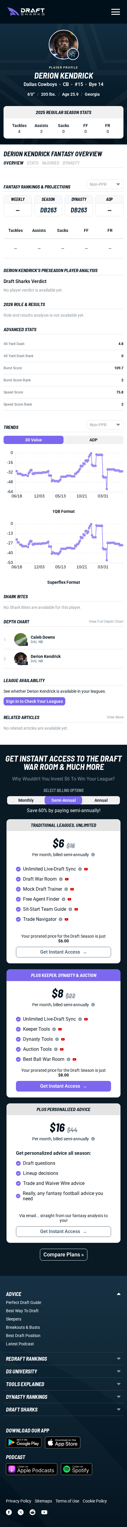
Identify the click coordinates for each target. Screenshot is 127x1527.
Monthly (26, 800)
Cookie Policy (95, 1501)
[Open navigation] (115, 12)
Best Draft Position (23, 1335)
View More (115, 717)
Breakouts (15, 1327)
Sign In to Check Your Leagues (34, 701)
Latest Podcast (20, 1343)
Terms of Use (67, 1501)
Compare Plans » (63, 1254)
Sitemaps (43, 1501)
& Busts (33, 1327)
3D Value (33, 440)
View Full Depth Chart (106, 621)
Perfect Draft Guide (23, 1302)
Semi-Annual (63, 800)
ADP (93, 440)
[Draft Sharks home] (26, 11)
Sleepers (13, 1319)
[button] (86, 869)
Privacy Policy (18, 1501)
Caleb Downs (43, 637)
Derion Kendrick (46, 656)
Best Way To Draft (22, 1310)
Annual (101, 800)
